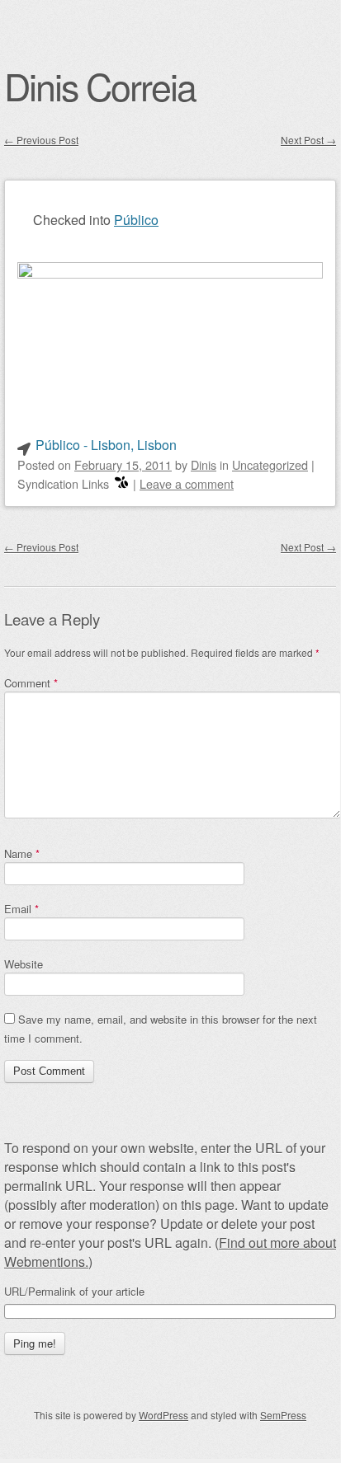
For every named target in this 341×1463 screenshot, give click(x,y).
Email (21, 909)
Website (23, 964)
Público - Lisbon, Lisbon (106, 444)
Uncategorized (270, 464)
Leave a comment (187, 483)
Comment (31, 683)
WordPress (163, 1415)
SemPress (283, 1415)
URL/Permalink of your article (74, 1291)
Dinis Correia (100, 85)
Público (136, 219)
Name (22, 853)
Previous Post (41, 140)
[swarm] (121, 483)
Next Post (308, 140)
